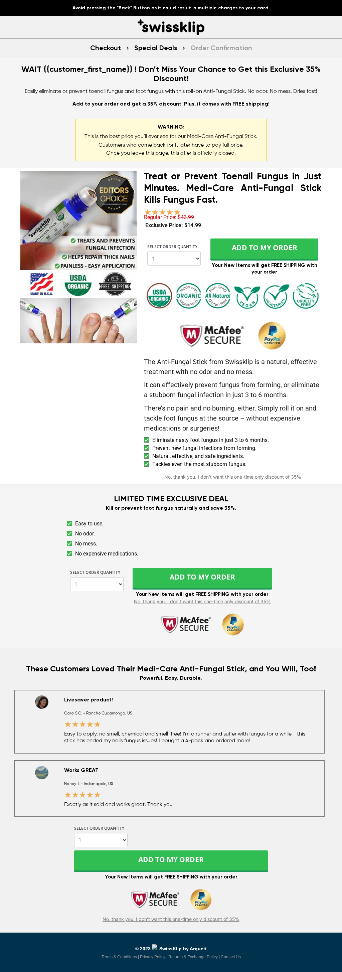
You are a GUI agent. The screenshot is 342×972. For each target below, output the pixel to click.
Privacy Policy (152, 957)
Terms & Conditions (119, 957)
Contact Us (231, 957)
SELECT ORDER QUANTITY (172, 247)
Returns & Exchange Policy (193, 957)
